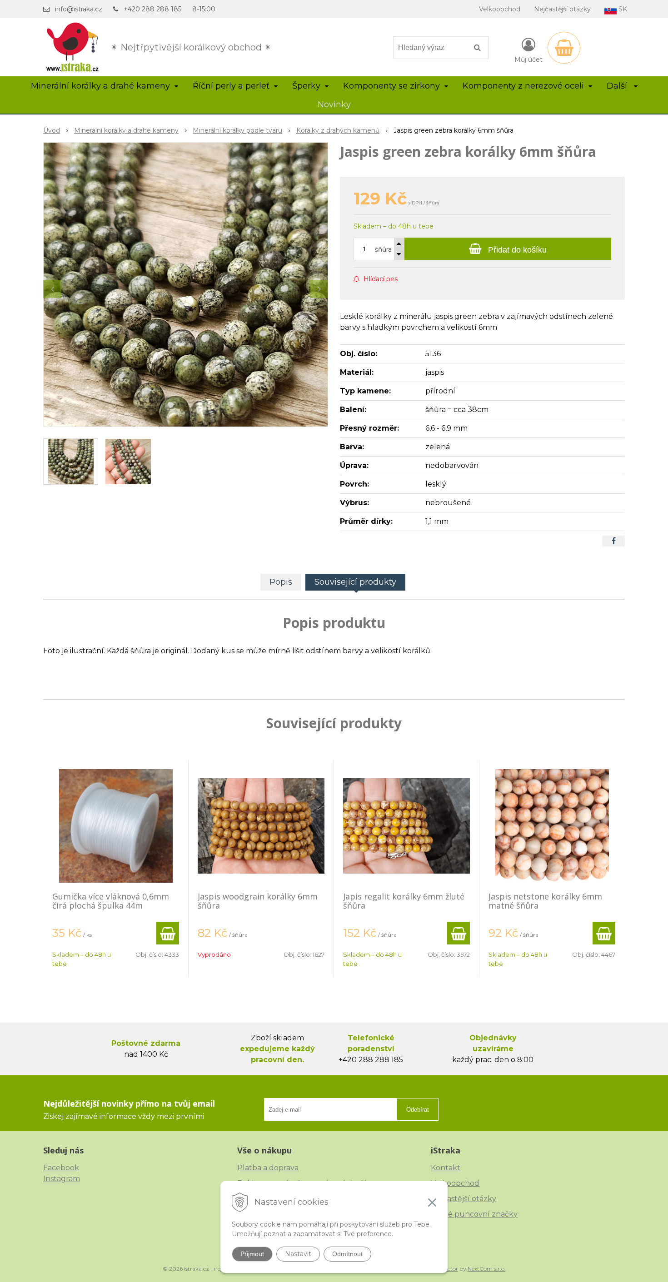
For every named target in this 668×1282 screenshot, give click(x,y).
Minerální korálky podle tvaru (237, 130)
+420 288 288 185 (152, 9)
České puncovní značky (474, 1214)
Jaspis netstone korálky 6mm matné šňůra (545, 901)
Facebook (61, 1167)
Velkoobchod (499, 9)
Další (618, 86)
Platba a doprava (268, 1167)
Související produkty (355, 582)
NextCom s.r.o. (487, 1268)
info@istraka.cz (78, 9)
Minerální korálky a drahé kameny (126, 130)
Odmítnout (347, 1253)
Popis (280, 582)
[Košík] (564, 48)
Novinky (334, 104)
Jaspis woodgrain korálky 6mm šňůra (258, 901)
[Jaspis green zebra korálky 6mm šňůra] (185, 284)
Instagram (61, 1178)
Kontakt (445, 1167)
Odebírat (417, 1109)
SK (622, 9)
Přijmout (252, 1253)
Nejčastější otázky (562, 9)
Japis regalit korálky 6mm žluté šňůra (403, 901)
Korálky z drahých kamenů (337, 130)
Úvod (51, 130)
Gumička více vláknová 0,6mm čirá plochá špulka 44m (110, 901)
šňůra (383, 249)
